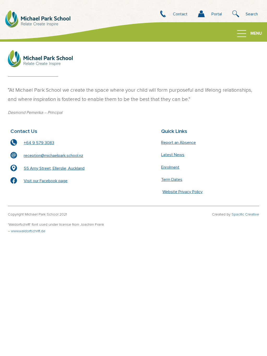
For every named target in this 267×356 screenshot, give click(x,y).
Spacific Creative (245, 214)
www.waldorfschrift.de (28, 231)
